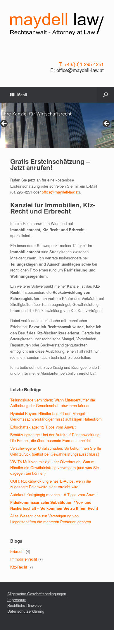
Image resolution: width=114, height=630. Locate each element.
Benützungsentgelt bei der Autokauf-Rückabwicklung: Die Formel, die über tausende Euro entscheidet (55, 437)
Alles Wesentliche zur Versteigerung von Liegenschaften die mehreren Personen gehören (50, 518)
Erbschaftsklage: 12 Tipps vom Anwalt (43, 427)
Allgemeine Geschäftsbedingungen (36, 593)
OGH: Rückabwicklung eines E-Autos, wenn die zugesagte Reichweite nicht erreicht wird (50, 484)
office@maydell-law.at (60, 192)
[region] (57, 125)
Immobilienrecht (23, 559)
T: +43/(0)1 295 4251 (81, 64)
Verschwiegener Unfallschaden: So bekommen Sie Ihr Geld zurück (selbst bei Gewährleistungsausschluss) (55, 451)
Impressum (16, 599)
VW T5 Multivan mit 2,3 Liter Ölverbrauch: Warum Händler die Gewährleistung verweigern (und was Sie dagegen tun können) (54, 467)
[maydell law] (57, 24)
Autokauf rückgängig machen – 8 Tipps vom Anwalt (54, 494)
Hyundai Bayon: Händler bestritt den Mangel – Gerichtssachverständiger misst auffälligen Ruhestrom (56, 416)
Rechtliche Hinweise (24, 605)
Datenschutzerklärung (25, 611)
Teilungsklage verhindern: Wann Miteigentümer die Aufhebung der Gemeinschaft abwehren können (52, 403)
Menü (22, 94)
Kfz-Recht (18, 567)
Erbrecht (17, 551)
